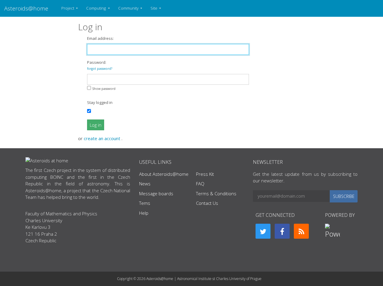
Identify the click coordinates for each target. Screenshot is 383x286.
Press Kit (205, 174)
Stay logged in (100, 102)
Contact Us (207, 203)
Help (143, 213)
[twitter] (263, 231)
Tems (144, 203)
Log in (95, 125)
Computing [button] (96, 8)
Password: (99, 65)
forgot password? (99, 68)
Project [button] (68, 8)
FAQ (200, 184)
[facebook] (282, 231)
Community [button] (128, 8)
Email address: (100, 38)
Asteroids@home (26, 8)
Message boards (156, 193)
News (145, 184)
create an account (102, 138)
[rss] (301, 231)
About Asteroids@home (164, 174)
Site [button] (154, 8)
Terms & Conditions (216, 193)
